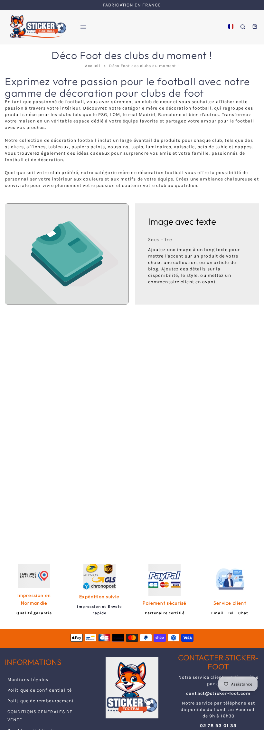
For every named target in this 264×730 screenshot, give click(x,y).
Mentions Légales (28, 679)
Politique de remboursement (40, 701)
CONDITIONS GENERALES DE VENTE (39, 716)
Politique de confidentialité (39, 690)
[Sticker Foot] (35, 26)
